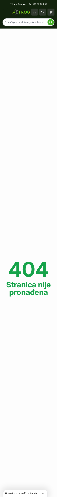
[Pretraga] (51, 22)
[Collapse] (43, 493)
